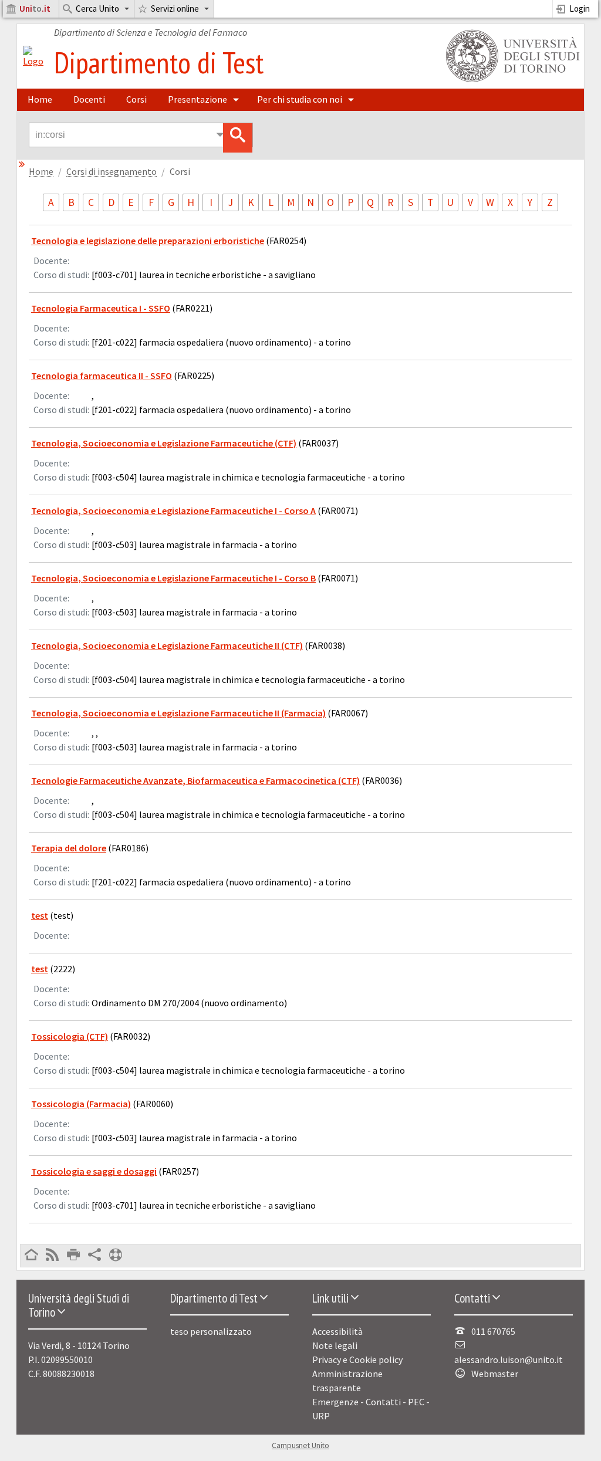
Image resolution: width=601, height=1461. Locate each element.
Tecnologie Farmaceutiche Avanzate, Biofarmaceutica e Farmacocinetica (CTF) (195, 780)
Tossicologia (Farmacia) (81, 1104)
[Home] (33, 61)
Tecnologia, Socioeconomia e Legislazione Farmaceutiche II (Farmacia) (178, 713)
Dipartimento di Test (159, 62)
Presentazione (197, 99)
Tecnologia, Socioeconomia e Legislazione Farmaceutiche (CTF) (163, 443)
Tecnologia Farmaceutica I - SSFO (100, 308)
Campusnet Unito (300, 1445)
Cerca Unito (97, 8)
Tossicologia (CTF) (69, 1036)
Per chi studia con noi (299, 99)
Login (579, 8)
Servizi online (175, 8)
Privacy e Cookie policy (357, 1359)
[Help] (115, 1255)
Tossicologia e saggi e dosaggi (94, 1171)
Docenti (89, 99)
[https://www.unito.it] (510, 81)
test (39, 915)
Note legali (334, 1345)
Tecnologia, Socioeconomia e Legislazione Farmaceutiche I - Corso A (173, 510)
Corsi (136, 99)
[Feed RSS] (52, 1255)
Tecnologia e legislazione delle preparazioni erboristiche (147, 240)
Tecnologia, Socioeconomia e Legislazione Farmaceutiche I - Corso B (173, 578)
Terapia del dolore (68, 848)
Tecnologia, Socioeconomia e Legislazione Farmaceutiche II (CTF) (167, 645)
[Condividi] (94, 1255)
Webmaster (494, 1373)
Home (40, 99)
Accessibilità (337, 1331)
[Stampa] (73, 1255)
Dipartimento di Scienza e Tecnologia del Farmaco (150, 32)
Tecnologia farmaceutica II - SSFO (101, 375)
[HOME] (31, 1255)
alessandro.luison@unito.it (508, 1359)
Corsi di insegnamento (111, 172)
